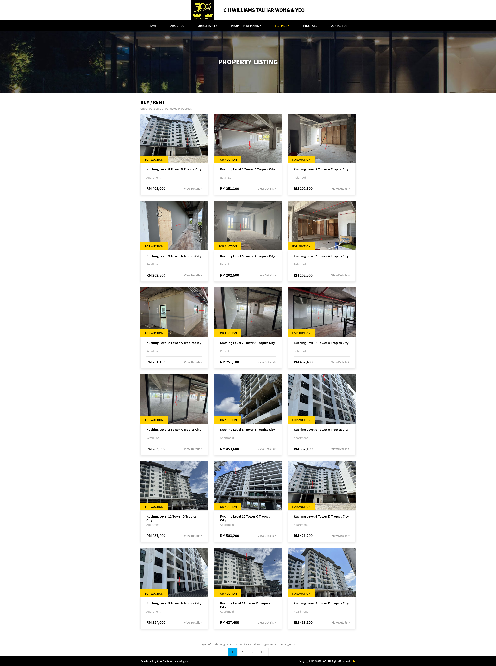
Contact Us (339, 26)
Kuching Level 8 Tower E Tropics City (247, 430)
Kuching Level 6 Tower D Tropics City (321, 517)
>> (262, 652)
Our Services (208, 26)
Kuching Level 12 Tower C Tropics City (245, 518)
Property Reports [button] (245, 26)
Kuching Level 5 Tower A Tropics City (173, 603)
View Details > (193, 188)
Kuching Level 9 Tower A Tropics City (321, 430)
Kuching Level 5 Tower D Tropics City (174, 169)
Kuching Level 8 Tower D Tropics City (321, 603)
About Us (177, 26)
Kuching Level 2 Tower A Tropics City (247, 169)
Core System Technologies (172, 661)
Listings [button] (281, 26)
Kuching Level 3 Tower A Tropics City (321, 169)
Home (153, 26)
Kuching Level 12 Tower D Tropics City (171, 518)
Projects (310, 26)
